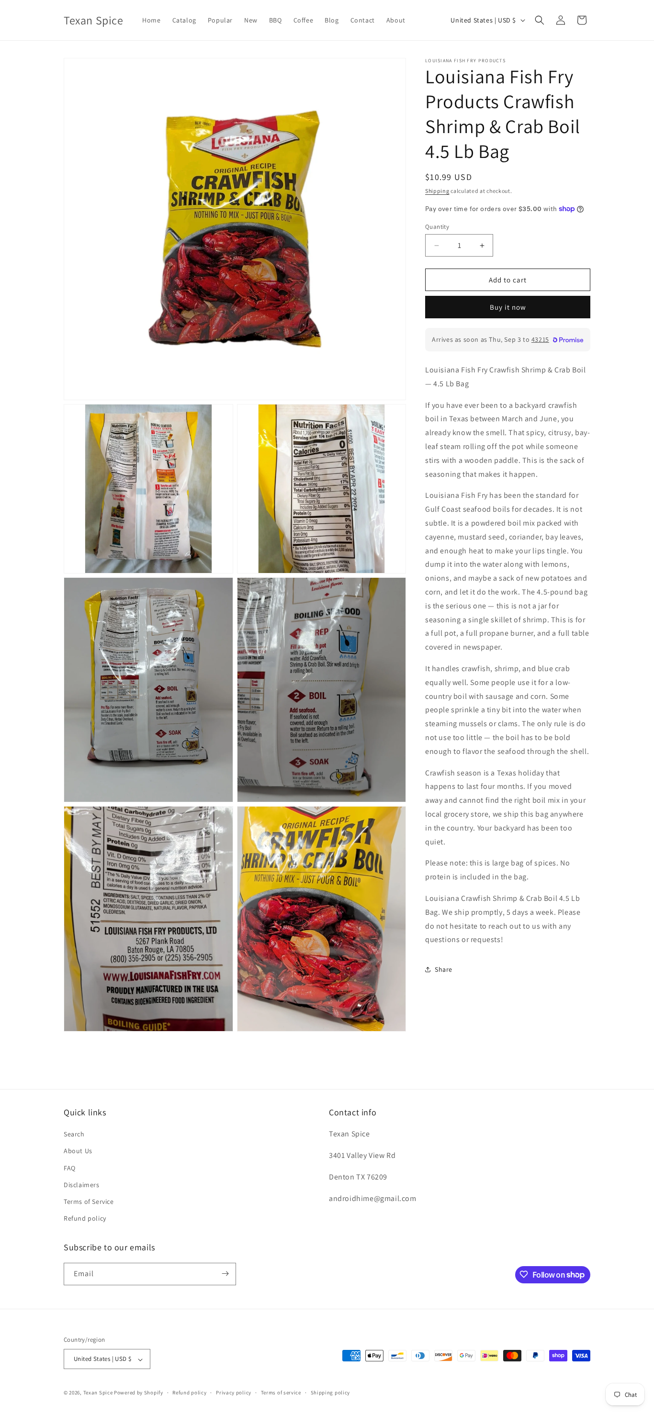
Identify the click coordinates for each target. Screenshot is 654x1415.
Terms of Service (89, 1201)
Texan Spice (98, 1393)
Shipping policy (330, 1392)
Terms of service (281, 1392)
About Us (78, 1151)
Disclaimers (82, 1184)
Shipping (437, 190)
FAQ (70, 1168)
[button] (539, 20)
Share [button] (443, 969)
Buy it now (508, 307)
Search (74, 1134)
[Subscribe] (225, 1273)
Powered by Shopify (138, 1393)
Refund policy (85, 1218)
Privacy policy (233, 1392)
